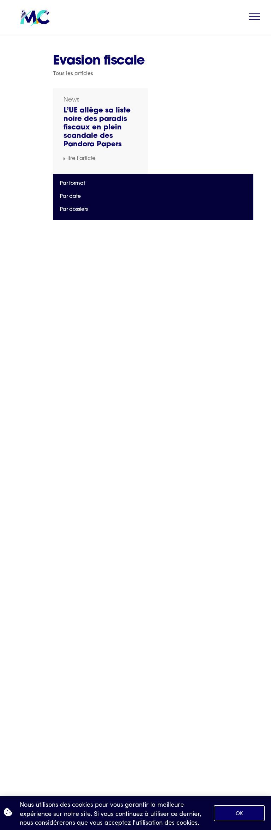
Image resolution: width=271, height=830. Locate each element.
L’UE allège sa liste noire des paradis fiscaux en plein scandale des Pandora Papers (97, 127)
